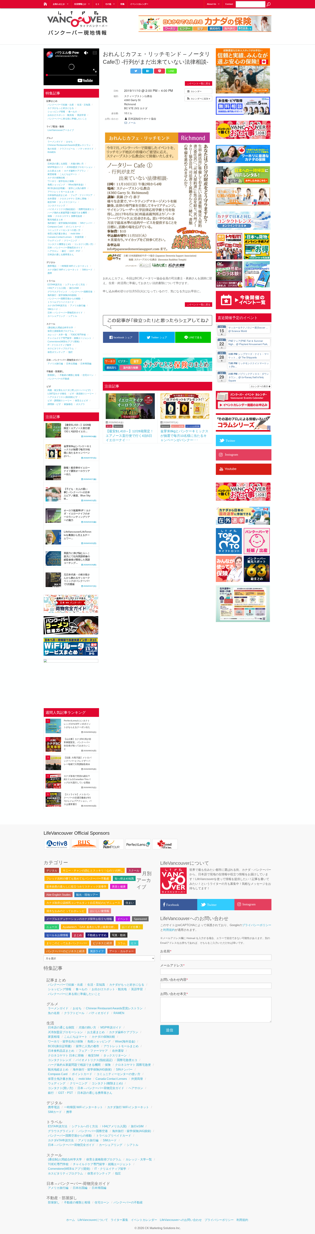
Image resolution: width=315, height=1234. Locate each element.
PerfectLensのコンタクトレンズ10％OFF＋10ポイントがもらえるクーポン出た (77, 724)
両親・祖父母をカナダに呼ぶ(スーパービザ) (69, 390)
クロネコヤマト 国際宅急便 (68, 216)
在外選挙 (52, 198)
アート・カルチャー (121, 951)
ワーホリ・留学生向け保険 (61, 181)
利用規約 (169, 929)
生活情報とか (80, 4)
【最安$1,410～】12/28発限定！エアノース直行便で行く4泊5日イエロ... (77, 428)
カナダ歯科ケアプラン (75, 171)
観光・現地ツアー (87, 894)
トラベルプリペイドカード (61, 302)
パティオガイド (86, 148)
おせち (69, 141)
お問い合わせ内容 (174, 979)
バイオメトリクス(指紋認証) (61, 209)
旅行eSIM (74, 288)
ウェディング (54, 240)
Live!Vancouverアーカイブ (61, 130)
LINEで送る (195, 337)
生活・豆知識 (83, 104)
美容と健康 (119, 886)
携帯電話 (52, 266)
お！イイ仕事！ (131, 926)
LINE (171, 71)
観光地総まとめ (55, 219)
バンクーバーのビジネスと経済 (65, 951)
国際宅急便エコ (86, 209)
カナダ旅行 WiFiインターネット (63, 269)
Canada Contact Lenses (60, 237)
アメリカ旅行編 (77, 305)
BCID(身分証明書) (56, 188)
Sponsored (118, 426)
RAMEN (52, 152)
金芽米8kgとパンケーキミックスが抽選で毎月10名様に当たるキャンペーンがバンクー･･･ (184, 435)
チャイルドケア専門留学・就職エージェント (69, 338)
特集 (122, 4)
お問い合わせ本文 (174, 994)
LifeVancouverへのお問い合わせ (181, 1219)
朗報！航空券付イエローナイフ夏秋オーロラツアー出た (77, 471)
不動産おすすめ (96, 935)
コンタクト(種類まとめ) (59, 244)
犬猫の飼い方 (77, 163)
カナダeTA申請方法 (57, 305)
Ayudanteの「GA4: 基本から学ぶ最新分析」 (89, 926)
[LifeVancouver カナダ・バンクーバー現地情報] (45, 3)
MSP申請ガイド (55, 167)
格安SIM (52, 202)
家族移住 (68, 404)
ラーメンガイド (55, 141)
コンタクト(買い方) (83, 244)
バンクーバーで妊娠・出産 (61, 104)
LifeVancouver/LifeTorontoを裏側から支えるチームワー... (77, 535)
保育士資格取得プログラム (61, 331)
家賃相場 (52, 174)
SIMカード (87, 269)
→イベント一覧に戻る (198, 83)
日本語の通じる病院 (57, 163)
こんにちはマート (68, 174)
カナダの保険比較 (56, 177)
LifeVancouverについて (93, 1219)
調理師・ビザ (54, 404)
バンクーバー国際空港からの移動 (64, 298)
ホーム (70, 1219)
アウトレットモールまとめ (61, 191)
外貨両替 (79, 237)
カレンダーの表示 (259, 386)
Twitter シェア (158, 337)
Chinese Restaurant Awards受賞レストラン (69, 145)
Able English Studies (58, 894)
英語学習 (81, 115)
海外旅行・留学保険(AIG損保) (62, 223)
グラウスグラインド (57, 291)
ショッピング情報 (56, 111)
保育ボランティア (56, 352)
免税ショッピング (56, 184)
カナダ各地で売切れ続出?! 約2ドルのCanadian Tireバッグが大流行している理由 (77, 779)
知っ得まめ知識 (124, 878)
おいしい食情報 (178, 426)
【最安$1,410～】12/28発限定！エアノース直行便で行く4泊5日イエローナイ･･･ (129, 435)
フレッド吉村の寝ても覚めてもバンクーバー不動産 (77, 878)
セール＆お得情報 (192, 426)
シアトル (72, 316)
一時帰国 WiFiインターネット (74, 266)
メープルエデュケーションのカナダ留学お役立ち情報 (79, 918)
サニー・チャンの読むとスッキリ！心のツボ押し (93, 870)
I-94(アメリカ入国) (57, 288)
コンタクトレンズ (56, 205)
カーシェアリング (56, 316)
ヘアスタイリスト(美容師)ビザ (62, 397)
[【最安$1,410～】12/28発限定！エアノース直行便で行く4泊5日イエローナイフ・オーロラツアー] (130, 418)
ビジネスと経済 (102, 943)
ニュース (51, 926)
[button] (198, 98)
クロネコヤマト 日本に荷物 (73, 198)
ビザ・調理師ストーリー (60, 400)
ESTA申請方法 (55, 284)
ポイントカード (73, 226)
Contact (229, 4)
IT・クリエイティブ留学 (59, 345)
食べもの (72, 111)
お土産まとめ (54, 171)
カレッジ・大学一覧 (57, 334)
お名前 (165, 951)
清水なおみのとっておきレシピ (65, 910)
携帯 (50, 273)
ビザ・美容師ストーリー (82, 393)
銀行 (64, 251)
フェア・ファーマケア (81, 195)
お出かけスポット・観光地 (61, 115)
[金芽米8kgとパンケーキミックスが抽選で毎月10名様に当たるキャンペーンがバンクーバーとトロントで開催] (184, 418)
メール (131, 122)
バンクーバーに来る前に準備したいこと (67, 118)
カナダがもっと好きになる (61, 108)
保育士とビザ (81, 400)
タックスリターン (68, 202)
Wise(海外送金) (75, 184)
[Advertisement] (157, 472)
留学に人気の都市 (77, 188)
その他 (108, 4)
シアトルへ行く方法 (75, 284)
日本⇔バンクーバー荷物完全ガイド (65, 247)
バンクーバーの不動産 (58, 378)
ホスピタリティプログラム (61, 348)
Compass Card (55, 226)
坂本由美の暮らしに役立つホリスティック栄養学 (76, 886)
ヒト (98, 4)
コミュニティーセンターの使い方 (64, 230)
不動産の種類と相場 (69, 375)
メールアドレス (172, 965)
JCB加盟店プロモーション (80, 167)
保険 (50, 216)
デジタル (51, 870)
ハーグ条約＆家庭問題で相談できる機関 (67, 212)
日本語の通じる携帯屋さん (61, 254)
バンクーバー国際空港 (81, 291)
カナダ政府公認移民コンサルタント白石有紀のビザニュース (83, 902)
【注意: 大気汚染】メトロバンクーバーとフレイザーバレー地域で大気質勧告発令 (77, 761)
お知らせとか (59, 4)
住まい (130, 902)
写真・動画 (119, 935)
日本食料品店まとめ (57, 195)
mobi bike (75, 233)
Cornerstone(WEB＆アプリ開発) (63, 341)
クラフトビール (67, 148)
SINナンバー (86, 223)
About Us (211, 4)
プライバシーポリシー (256, 925)
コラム (121, 943)
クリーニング (70, 240)
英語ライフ (97, 951)
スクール (133, 870)
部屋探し (52, 375)
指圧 (70, 352)
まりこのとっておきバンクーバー (66, 943)
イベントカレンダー (139, 4)
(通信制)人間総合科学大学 (60, 327)
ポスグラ (80, 404)
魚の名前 (52, 148)
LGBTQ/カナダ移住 (57, 393)
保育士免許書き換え (57, 233)
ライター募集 (119, 1219)
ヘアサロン (53, 251)
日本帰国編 (85, 363)
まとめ (109, 426)
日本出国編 (71, 363)
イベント (122, 918)
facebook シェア (123, 337)
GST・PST (74, 251)
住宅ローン (88, 375)
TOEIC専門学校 (78, 334)
